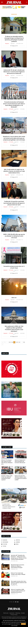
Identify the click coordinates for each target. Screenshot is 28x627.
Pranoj (23, 623)
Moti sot (14, 297)
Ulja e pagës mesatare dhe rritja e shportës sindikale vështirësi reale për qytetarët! (19, 582)
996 (24, 342)
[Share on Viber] (16, 45)
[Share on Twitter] (12, 45)
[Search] (26, 2)
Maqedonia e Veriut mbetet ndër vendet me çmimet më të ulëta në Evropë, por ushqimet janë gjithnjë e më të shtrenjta (14, 138)
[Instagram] (13, 602)
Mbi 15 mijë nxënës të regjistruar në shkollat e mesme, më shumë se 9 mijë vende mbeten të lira (14, 171)
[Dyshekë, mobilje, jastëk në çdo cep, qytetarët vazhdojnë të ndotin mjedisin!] (7, 470)
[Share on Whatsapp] (15, 45)
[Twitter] (11, 602)
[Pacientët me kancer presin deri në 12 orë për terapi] (14, 255)
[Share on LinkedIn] (13, 45)
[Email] (17, 602)
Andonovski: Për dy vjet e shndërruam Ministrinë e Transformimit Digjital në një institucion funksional (14, 71)
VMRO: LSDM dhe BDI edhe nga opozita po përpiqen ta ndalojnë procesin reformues (14, 236)
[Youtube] (15, 602)
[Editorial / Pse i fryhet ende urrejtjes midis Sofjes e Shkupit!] (5, 575)
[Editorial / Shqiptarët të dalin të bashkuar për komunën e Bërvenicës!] (21, 454)
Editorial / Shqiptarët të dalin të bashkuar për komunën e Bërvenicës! (20, 461)
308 (17, 342)
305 (10, 342)
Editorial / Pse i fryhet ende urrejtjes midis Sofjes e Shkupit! (18, 574)
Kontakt (23, 613)
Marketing (17, 613)
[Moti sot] (14, 286)
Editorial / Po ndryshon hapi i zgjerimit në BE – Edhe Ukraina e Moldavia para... (6, 462)
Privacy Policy (14, 614)
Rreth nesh (5, 613)
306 (12, 342)
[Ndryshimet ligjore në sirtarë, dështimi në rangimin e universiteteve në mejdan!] (5, 567)
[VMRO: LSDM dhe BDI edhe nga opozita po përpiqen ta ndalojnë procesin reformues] (14, 223)
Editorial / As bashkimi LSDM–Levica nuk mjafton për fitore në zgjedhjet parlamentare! (18, 591)
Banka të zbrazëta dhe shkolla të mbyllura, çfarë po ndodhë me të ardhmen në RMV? (21, 477)
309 (19, 342)
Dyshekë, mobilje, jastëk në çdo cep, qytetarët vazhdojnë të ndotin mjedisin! (6, 477)
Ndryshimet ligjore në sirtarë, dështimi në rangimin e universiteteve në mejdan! (17, 566)
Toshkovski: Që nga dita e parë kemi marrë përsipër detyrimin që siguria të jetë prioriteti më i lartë (14, 203)
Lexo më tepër (14, 625)
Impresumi (11, 613)
